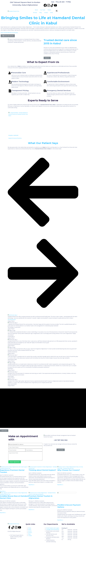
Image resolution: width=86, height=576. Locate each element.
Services (35, 12)
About (36, 10)
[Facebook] (45, 5)
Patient (49, 10)
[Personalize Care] (10, 73)
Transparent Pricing (20, 90)
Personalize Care (19, 73)
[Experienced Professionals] (45, 73)
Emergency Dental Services (59, 90)
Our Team (42, 10)
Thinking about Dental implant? (42, 470)
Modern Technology (20, 82)
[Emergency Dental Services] (45, 90)
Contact (46, 12)
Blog (40, 12)
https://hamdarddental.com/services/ (9, 32)
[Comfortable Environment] (45, 81)
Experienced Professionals (58, 73)
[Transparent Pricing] (10, 90)
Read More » (3, 491)
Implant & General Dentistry (15, 138)
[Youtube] (55, 5)
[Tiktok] (52, 5)
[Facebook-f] (9, 527)
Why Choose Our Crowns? (68, 470)
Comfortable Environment (58, 82)
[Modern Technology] (10, 81)
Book (51, 12)
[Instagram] (48, 5)
